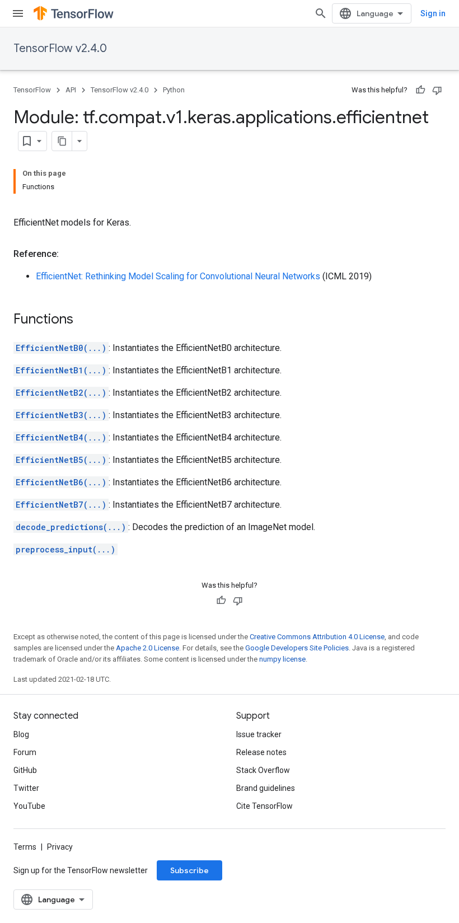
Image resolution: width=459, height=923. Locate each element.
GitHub (25, 770)
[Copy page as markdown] (62, 141)
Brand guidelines (265, 788)
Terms (24, 846)
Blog (21, 734)
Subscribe (189, 870)
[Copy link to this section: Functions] (84, 320)
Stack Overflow (263, 770)
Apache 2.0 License (147, 648)
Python (174, 90)
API (70, 90)
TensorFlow (32, 90)
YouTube (29, 806)
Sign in (433, 13)
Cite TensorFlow (264, 806)
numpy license (282, 659)
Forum (24, 752)
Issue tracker (259, 734)
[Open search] (320, 13)
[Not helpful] (437, 90)
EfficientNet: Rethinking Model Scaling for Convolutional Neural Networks (178, 276)
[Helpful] (420, 90)
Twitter (26, 788)
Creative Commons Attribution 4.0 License (317, 636)
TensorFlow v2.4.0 (60, 48)
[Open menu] (18, 13)
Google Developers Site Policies (297, 648)
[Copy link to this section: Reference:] (70, 254)
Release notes (261, 752)
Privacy (60, 846)
